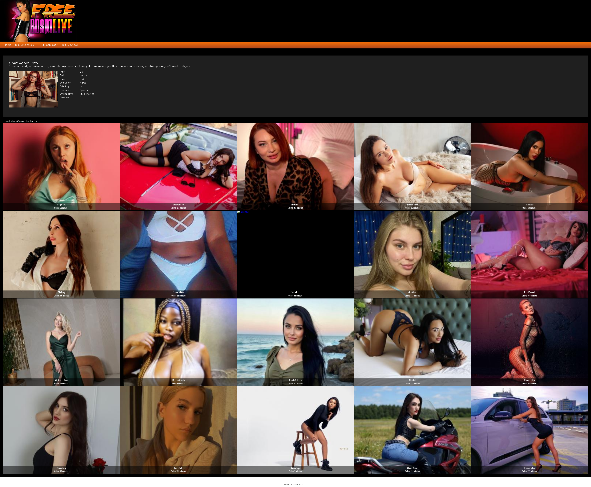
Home (7, 45)
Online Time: (67, 94)
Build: (63, 75)
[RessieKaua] (244, 212)
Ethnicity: (65, 86)
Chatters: (65, 97)
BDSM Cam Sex (24, 45)
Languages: (66, 90)
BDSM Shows (70, 45)
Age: (62, 72)
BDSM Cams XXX (48, 45)
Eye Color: (65, 83)
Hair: (62, 79)
